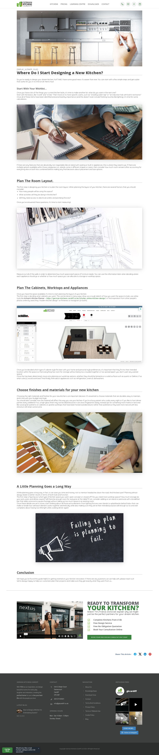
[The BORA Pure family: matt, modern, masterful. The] (122, 704)
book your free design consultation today (109, 637)
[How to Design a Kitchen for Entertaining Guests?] (19, 711)
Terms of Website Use (92, 711)
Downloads (93, 4)
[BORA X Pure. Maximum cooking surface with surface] (122, 718)
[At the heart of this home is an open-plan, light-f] (135, 718)
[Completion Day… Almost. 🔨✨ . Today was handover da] (135, 704)
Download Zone (90, 695)
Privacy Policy (90, 707)
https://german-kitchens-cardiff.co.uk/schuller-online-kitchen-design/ (76, 298)
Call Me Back (7, 750)
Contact (105, 4)
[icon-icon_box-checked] (88, 620)
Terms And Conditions (92, 703)
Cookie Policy (89, 715)
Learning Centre (77, 4)
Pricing (64, 4)
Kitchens (54, 4)
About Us (88, 687)
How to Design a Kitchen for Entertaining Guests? (32, 711)
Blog (86, 719)
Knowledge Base (91, 691)
